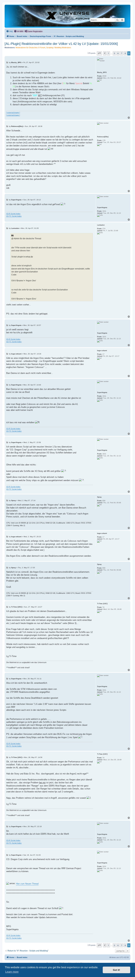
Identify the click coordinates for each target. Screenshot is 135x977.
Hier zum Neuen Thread (27, 883)
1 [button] (108, 53)
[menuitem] (9, 31)
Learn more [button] (12, 971)
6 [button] (118, 53)
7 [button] (121, 53)
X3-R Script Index (13, 214)
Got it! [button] (116, 970)
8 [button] (125, 53)
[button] (99, 53)
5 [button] (114, 53)
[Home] (67, 16)
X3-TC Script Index (14, 216)
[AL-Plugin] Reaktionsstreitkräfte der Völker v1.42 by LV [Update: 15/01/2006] (61, 44)
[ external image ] (13, 113)
